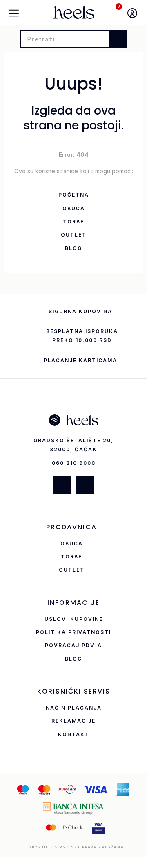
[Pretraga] (117, 39)
